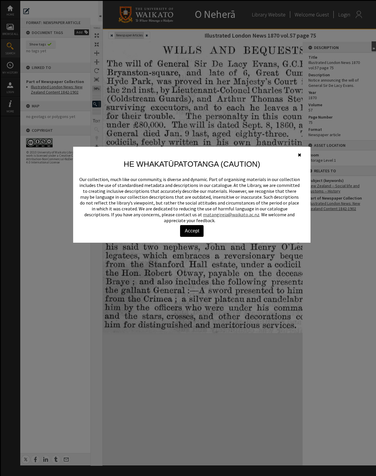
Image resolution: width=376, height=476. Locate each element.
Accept (192, 230)
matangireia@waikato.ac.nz (231, 214)
